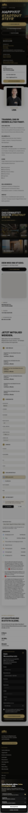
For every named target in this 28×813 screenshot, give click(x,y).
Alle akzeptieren (14, 806)
